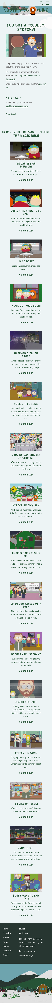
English (22, 928)
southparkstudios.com (17, 106)
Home (5, 928)
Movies (6, 937)
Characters (7, 950)
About (5, 955)
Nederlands (24, 933)
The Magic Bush (26, 135)
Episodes (7, 933)
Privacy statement (27, 951)
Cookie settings (26, 955)
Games (6, 946)
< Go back (11, 113)
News (5, 942)
